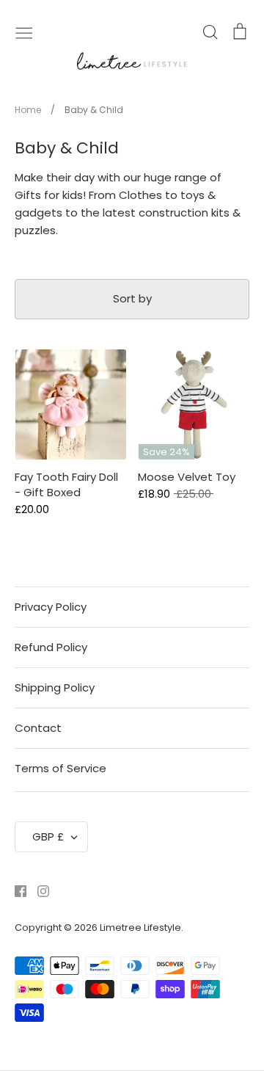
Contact (38, 728)
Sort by (132, 298)
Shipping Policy (55, 687)
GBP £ (48, 836)
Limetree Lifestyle (140, 927)
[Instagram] (37, 890)
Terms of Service (60, 768)
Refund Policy (51, 647)
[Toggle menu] (24, 31)
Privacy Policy (51, 606)
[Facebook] (15, 890)
